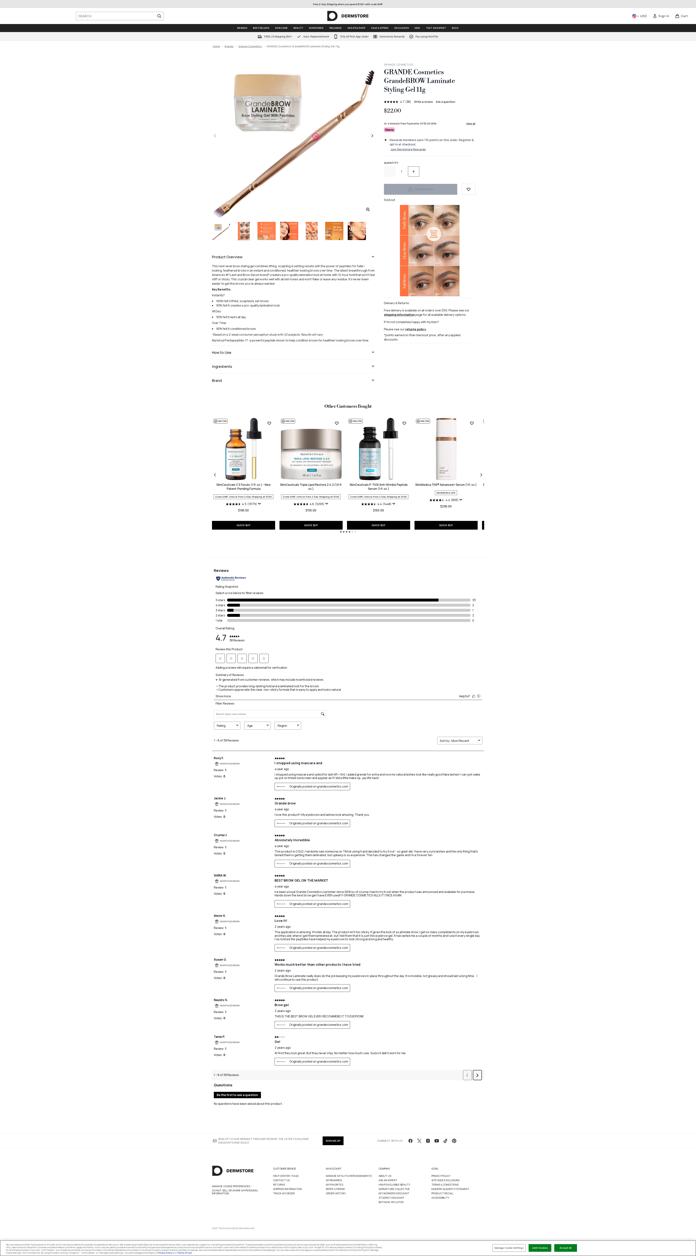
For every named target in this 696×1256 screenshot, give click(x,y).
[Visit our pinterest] (454, 1140)
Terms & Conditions (445, 1184)
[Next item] (481, 475)
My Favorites (334, 1184)
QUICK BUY (244, 525)
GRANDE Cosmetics (398, 64)
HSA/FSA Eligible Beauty (394, 1184)
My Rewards (334, 1180)
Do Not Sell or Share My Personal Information (235, 1192)
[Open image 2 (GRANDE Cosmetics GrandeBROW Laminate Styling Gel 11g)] (244, 231)
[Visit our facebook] (410, 1140)
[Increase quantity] (413, 171)
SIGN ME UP (333, 1140)
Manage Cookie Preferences (231, 1186)
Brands (229, 46)
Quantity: (391, 163)
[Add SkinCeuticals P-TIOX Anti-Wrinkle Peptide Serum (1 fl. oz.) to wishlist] (404, 423)
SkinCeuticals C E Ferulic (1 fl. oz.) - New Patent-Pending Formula (243, 487)
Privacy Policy (441, 1176)
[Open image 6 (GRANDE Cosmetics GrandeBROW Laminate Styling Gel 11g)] (334, 231)
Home (216, 46)
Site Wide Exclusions (445, 1180)
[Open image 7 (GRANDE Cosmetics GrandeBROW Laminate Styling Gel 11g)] (357, 231)
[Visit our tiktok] (445, 1140)
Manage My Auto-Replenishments (349, 1176)
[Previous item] (215, 475)
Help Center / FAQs (286, 1176)
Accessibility (440, 1197)
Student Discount (392, 1197)
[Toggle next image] (372, 136)
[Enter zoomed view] (368, 209)
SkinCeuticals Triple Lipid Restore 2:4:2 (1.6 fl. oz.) (311, 487)
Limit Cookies (540, 1247)
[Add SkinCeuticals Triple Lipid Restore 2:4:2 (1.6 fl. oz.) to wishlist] (336, 423)
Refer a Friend (335, 1189)
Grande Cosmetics (250, 46)
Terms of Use (184, 1252)
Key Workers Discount (394, 1193)
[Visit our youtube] (436, 1140)
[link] (661, 16)
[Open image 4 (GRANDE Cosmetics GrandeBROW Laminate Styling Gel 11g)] (289, 231)
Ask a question (445, 102)
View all (470, 123)
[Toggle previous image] (215, 136)
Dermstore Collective (394, 1189)
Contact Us (281, 1180)
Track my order (284, 1193)
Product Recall (442, 1193)
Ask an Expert (388, 1180)
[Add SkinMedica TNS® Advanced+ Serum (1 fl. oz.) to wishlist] (471, 423)
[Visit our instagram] (428, 1140)
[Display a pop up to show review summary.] (259, 503)
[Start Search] (159, 16)
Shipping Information (287, 1189)
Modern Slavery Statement (450, 1189)
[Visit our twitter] (419, 1140)
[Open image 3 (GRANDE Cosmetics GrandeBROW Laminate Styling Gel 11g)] (266, 231)
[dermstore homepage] (348, 16)
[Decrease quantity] (389, 171)
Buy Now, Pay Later (391, 1202)
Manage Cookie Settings (509, 1247)
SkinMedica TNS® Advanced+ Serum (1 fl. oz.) (446, 485)
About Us (385, 1176)
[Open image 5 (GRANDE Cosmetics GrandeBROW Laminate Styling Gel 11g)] (312, 231)
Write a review (423, 102)
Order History (336, 1193)
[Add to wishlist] (468, 189)
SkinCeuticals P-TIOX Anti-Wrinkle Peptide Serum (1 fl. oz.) (379, 487)
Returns (279, 1184)
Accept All (566, 1247)
